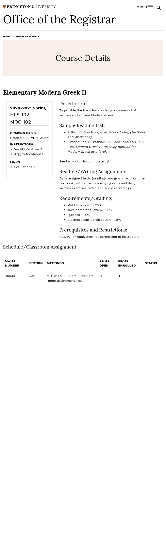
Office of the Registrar (59, 19)
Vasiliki (26, 149)
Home (7, 36)
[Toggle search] (159, 7)
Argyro (27, 154)
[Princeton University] (29, 6)
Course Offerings (27, 36)
